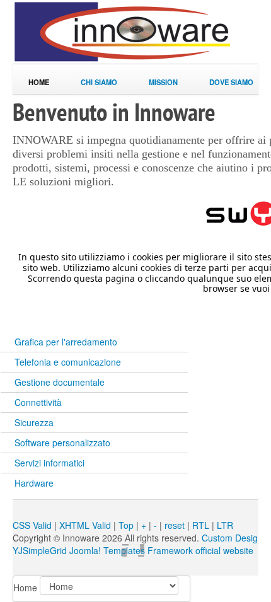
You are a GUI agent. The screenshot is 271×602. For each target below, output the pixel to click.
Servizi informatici (49, 462)
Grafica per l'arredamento (65, 341)
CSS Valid (32, 525)
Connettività (38, 402)
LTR (225, 525)
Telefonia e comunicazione (67, 362)
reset (174, 525)
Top (126, 525)
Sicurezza (34, 422)
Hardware (34, 483)
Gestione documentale (59, 382)
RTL (200, 525)
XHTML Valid (85, 525)
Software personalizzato (62, 442)
